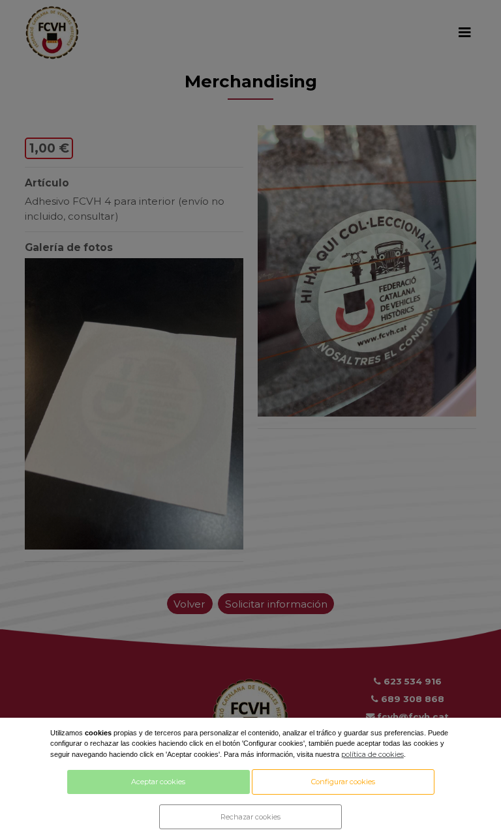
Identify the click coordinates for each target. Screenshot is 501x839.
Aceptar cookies (158, 781)
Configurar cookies (343, 781)
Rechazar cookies (250, 816)
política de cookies (372, 754)
